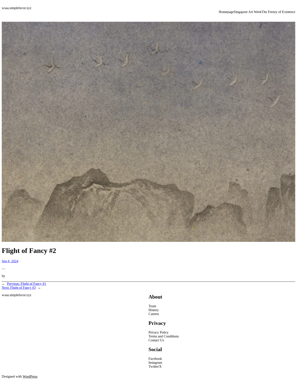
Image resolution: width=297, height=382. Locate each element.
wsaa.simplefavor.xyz (16, 8)
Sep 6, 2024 (10, 261)
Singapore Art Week (248, 12)
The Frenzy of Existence (278, 12)
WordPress (30, 376)
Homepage (226, 12)
